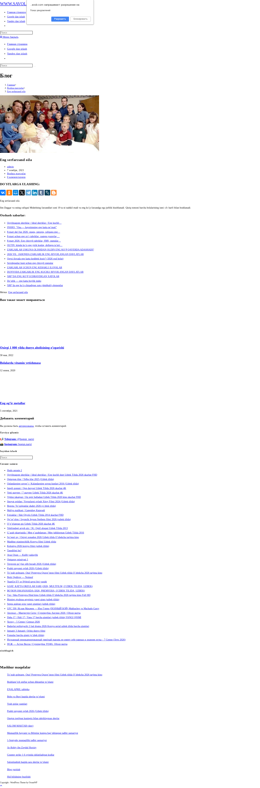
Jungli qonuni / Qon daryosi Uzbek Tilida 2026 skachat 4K (36, 488)
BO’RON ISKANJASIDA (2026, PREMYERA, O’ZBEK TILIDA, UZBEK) (46, 590)
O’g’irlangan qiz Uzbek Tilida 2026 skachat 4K (31, 524)
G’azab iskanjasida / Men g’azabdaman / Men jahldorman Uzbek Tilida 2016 (45, 532)
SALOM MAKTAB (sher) (20, 726)
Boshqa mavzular (16, 173)
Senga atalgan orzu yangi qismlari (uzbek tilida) (31, 604)
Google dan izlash (17, 48)
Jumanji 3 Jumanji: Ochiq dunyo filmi (26, 631)
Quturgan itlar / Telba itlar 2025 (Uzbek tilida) (30, 479)
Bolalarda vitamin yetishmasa (20, 363)
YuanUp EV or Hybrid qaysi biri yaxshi (27, 581)
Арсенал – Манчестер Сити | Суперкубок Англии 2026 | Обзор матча (43, 613)
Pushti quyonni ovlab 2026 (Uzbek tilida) (28, 568)
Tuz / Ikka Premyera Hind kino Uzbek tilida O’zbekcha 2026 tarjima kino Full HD (48, 595)
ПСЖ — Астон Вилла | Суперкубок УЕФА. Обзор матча (37, 644)
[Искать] (34, 66)
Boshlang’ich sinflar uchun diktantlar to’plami (30, 682)
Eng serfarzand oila (16, 91)
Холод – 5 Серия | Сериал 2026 (23, 621)
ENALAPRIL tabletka (18, 689)
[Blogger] (54, 192)
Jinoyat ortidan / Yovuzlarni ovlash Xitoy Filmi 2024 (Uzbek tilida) (41, 501)
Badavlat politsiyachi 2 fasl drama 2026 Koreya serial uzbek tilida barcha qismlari (48, 626)
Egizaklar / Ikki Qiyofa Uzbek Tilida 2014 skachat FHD (35, 515)
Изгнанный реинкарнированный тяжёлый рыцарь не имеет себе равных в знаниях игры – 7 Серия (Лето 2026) (66, 639)
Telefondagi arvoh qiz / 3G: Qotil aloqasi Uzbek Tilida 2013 (37, 528)
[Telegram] (28, 192)
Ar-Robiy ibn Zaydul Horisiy (21, 747)
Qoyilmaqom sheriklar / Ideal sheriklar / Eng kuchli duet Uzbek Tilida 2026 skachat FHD (52, 475)
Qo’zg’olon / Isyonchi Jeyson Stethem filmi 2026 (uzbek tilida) (39, 519)
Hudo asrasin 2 (14, 470)
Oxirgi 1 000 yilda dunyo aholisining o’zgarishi (32, 347)
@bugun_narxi (19, 439)
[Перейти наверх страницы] (1, 785)
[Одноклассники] (9, 192)
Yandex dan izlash (17, 53)
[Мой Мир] (15, 192)
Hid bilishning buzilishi (19, 776)
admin (10, 166)
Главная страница (17, 44)
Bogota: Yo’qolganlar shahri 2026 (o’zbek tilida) (31, 506)
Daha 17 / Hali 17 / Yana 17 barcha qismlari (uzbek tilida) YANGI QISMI (44, 617)
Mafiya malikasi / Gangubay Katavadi (26, 510)
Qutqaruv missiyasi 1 (17, 559)
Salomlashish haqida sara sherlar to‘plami (28, 762)
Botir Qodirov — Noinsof (20, 577)
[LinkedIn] (34, 192)
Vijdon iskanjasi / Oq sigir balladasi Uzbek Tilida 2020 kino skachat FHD (44, 497)
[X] (22, 192)
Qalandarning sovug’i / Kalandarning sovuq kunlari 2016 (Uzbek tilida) (43, 483)
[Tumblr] (41, 192)
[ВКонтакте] (3, 192)
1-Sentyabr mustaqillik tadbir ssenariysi (27, 740)
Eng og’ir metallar (12, 403)
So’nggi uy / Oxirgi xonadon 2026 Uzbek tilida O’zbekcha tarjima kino (43, 537)
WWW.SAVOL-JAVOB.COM (25, 3)
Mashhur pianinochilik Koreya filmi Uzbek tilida (31, 541)
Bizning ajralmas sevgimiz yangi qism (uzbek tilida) (33, 599)
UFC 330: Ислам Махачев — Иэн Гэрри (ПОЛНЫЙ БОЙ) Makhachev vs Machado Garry (53, 608)
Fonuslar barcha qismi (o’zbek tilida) (25, 635)
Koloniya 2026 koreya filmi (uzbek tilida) (28, 546)
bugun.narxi (18, 444)
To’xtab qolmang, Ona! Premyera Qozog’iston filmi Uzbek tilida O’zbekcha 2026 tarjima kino (54, 572)
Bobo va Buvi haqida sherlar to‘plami (26, 696)
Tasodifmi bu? (14, 550)
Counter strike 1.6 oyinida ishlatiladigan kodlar (30, 755)
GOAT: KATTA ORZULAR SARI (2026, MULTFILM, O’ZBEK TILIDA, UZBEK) (50, 586)
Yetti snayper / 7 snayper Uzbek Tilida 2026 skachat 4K (35, 492)
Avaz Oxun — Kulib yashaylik (22, 555)
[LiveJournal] (47, 192)
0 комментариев (16, 177)
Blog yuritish (13, 769)
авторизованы (26, 426)
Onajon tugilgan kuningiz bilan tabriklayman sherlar (33, 718)
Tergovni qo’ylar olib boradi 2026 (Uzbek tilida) (31, 564)
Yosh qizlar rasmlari (17, 704)
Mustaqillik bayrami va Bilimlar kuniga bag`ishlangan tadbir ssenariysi (42, 733)
